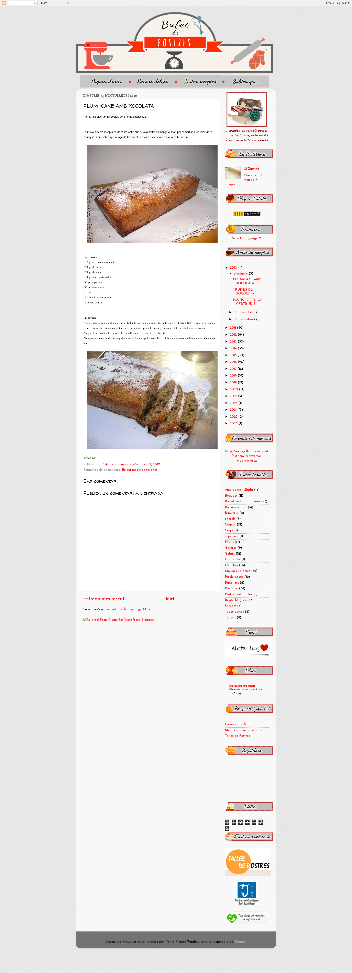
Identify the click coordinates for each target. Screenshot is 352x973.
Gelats (230, 553)
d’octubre (241, 273)
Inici (170, 599)
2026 (234, 423)
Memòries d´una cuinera (243, 730)
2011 (233, 327)
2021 (234, 396)
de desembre (244, 319)
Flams (229, 542)
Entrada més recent (103, 599)
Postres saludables (238, 594)
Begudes (231, 495)
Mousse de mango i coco (246, 689)
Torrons (230, 617)
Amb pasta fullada (239, 489)
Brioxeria (231, 513)
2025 (234, 416)
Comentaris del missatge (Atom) (129, 609)
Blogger (240, 941)
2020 (234, 389)
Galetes (230, 547)
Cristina (253, 169)
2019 (234, 382)
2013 (234, 341)
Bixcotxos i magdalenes (139, 470)
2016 (234, 362)
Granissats (232, 559)
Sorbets (230, 606)
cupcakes (231, 536)
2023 (234, 403)
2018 (234, 375)
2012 (234, 334)
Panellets (232, 582)
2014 (234, 348)
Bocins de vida (236, 507)
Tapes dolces (234, 611)
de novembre (244, 312)
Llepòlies (231, 565)
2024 (234, 410)
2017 (234, 369)
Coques (230, 524)
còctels (230, 519)
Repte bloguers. (236, 600)
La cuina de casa (242, 685)
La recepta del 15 (238, 724)
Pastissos (231, 588)
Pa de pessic (234, 577)
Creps (229, 530)
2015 (234, 355)
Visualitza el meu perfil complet (243, 180)
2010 (234, 267)
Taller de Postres (237, 736)
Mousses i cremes (237, 571)
